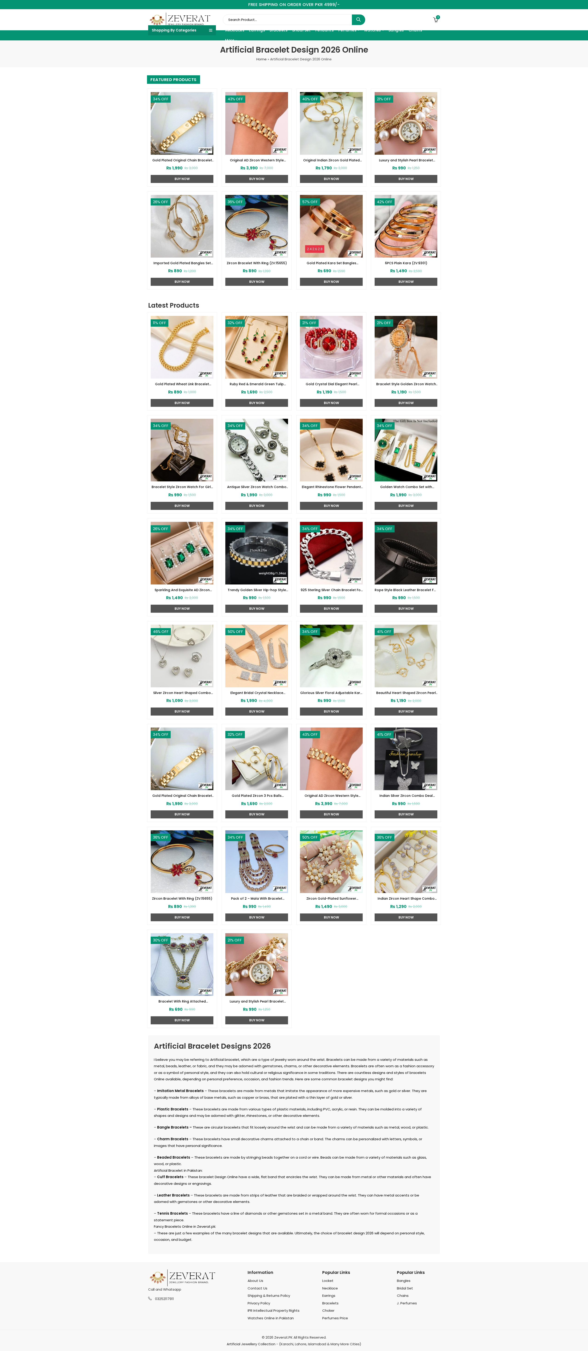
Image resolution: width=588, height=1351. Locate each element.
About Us (255, 1280)
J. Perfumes (407, 1303)
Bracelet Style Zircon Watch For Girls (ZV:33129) (182, 487)
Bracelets (330, 1303)
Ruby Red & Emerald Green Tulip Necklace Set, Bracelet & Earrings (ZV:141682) (257, 384)
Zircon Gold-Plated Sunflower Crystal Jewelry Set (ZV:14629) (331, 898)
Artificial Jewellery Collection (251, 1344)
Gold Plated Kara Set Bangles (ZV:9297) (331, 263)
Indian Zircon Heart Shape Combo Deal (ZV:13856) (406, 898)
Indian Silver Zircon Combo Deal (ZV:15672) (406, 796)
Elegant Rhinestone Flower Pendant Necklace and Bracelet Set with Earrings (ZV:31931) (331, 487)
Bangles (403, 1280)
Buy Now (182, 179)
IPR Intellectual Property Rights (274, 1310)
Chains (403, 1295)
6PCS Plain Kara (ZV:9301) (406, 263)
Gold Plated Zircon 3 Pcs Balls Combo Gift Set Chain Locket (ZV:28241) (257, 796)
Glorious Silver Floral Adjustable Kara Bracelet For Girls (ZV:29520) (331, 693)
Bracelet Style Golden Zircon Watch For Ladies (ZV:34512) (406, 384)
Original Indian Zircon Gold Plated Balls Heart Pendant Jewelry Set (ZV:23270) (331, 160)
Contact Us (257, 1288)
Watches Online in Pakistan (271, 1318)
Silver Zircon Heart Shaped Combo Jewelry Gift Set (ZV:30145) (182, 693)
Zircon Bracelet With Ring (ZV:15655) (257, 263)
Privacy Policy (259, 1303)
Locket (328, 1280)
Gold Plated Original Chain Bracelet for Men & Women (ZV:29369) (182, 160)
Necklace (330, 1288)
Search (358, 19)
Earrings (328, 1295)
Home (261, 59)
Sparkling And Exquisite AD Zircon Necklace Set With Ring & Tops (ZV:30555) (182, 590)
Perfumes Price (335, 1318)
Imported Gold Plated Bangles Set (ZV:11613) (182, 263)
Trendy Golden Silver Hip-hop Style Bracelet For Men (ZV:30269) (257, 590)
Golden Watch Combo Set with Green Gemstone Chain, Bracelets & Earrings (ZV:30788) (406, 487)
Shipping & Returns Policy (269, 1295)
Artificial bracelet (224, 1059)
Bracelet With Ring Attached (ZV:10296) (182, 1001)
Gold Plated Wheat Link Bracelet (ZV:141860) (182, 384)
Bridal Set (405, 1288)
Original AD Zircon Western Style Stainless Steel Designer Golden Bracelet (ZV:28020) (257, 160)
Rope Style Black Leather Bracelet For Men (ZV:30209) (406, 590)
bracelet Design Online (218, 1176)
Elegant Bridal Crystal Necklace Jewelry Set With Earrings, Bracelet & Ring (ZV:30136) (256, 693)
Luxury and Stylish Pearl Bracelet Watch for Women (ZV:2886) (406, 160)
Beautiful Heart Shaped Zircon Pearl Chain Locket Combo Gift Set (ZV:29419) (406, 693)
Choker (328, 1310)
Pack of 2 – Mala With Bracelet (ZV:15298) (256, 898)
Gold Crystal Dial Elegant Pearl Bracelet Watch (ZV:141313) (331, 384)
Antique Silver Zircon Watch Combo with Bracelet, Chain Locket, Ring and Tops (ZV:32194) (257, 487)
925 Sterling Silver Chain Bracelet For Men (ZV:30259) (331, 590)
